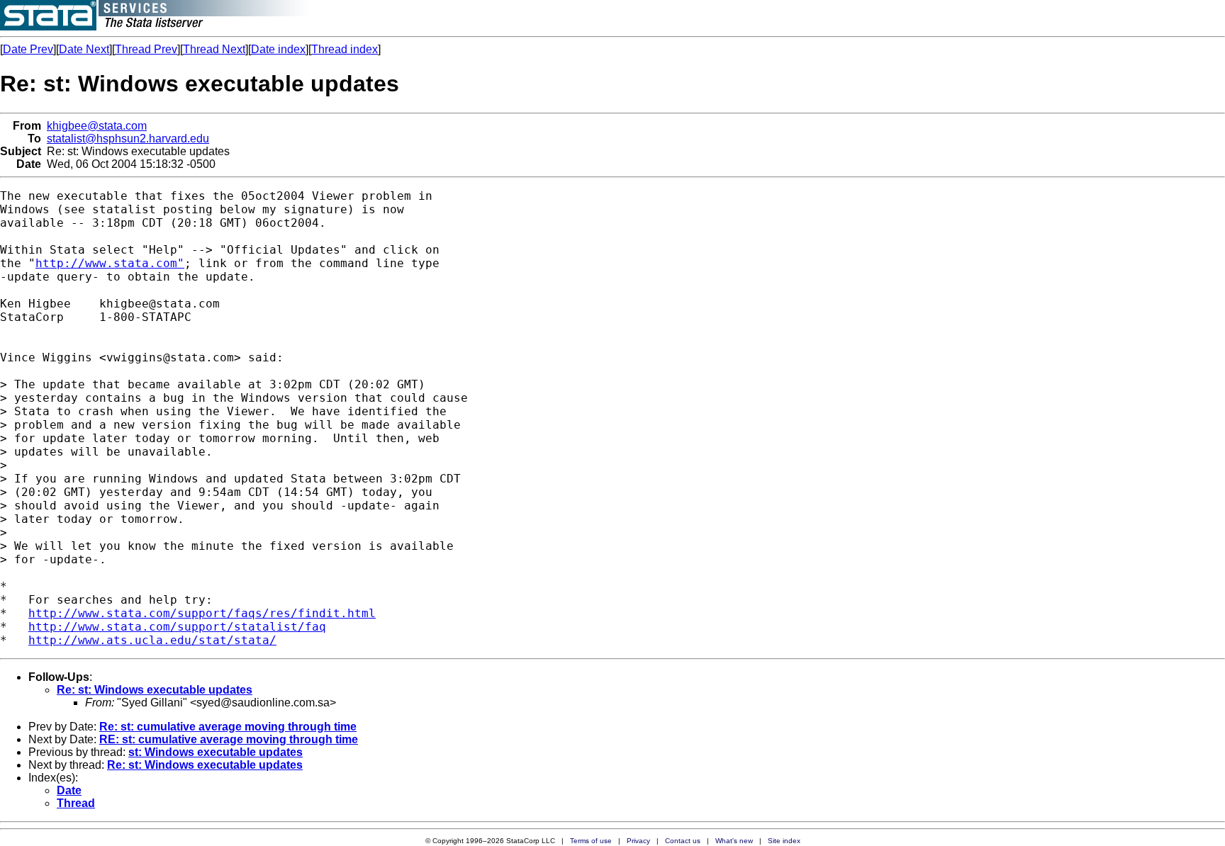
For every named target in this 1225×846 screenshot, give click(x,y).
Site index (784, 841)
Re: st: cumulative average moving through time (228, 727)
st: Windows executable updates (215, 752)
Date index (278, 49)
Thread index (344, 49)
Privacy (638, 841)
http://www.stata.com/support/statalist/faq (177, 626)
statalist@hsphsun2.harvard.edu (128, 138)
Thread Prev (146, 49)
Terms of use (591, 841)
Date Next (84, 49)
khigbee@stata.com (97, 126)
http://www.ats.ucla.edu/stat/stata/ (152, 640)
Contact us (682, 841)
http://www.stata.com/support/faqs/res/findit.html (202, 613)
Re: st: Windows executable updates (154, 690)
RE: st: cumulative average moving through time (228, 739)
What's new (734, 841)
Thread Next (214, 49)
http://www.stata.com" (109, 263)
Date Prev (28, 49)
